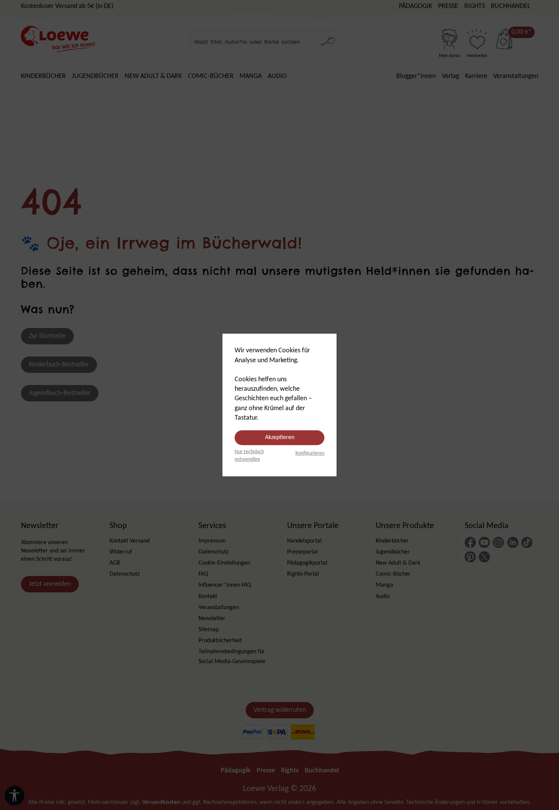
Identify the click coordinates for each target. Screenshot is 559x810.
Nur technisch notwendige (249, 455)
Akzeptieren (279, 437)
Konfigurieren (309, 453)
